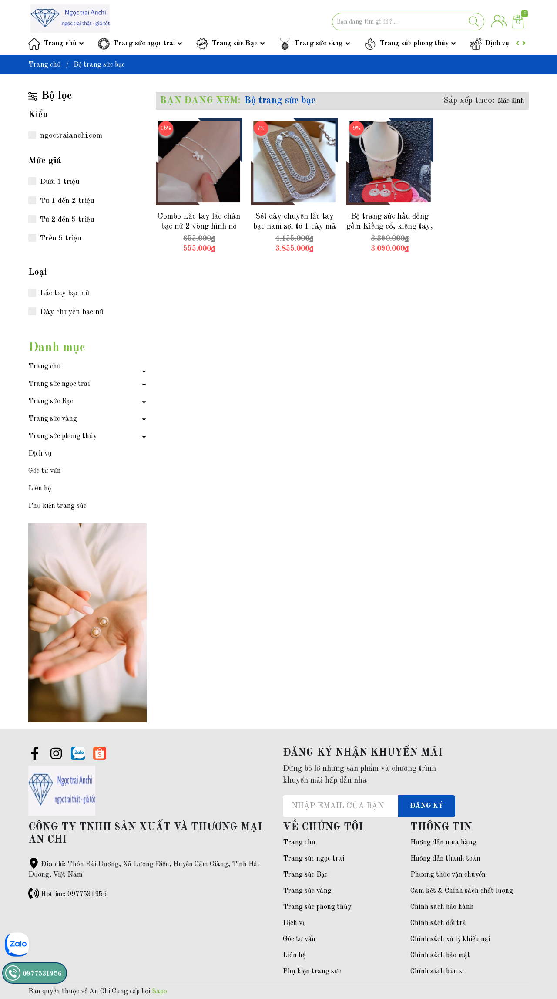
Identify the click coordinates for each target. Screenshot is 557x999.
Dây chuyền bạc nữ (72, 312)
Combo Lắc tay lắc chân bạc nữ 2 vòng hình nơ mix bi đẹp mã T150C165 (199, 227)
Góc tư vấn (44, 471)
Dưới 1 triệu (60, 182)
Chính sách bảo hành (442, 907)
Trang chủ (60, 43)
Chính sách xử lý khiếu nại (450, 939)
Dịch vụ (497, 43)
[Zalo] (78, 753)
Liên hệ (39, 488)
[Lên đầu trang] (533, 957)
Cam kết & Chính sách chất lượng (461, 891)
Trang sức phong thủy (414, 43)
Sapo (159, 991)
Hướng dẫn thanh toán (445, 858)
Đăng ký (426, 806)
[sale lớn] (87, 531)
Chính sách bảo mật (440, 955)
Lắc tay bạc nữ (64, 293)
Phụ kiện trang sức (57, 506)
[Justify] (473, 21)
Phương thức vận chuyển (448, 874)
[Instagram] (56, 755)
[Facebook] (34, 755)
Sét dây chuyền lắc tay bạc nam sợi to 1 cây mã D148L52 (294, 227)
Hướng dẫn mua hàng (443, 842)
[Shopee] (99, 753)
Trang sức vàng (318, 43)
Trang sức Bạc (234, 43)
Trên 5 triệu (60, 238)
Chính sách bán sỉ (437, 971)
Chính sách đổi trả (438, 923)
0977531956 (87, 894)
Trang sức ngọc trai (144, 43)
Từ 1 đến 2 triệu (67, 201)
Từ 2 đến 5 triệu (67, 219)
